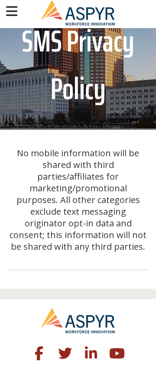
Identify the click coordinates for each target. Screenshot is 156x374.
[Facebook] (39, 355)
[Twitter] (65, 355)
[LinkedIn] (91, 355)
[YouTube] (117, 355)
